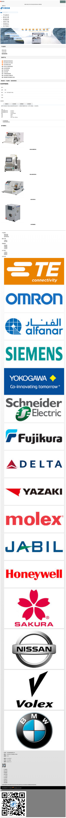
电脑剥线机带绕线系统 (8, 61)
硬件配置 (29, 103)
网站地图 (5, 782)
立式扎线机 (6, 71)
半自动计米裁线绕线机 (8, 66)
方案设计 (5, 240)
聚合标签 (5, 780)
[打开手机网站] (4, 767)
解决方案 (6, 17)
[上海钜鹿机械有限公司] (5, 8)
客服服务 (6, 19)
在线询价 (2, 100)
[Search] (1, 12)
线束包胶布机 (4, 53)
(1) (4, 109)
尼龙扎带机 (4, 51)
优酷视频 (2, 1)
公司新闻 (5, 247)
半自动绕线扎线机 (7, 64)
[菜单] (63, 1)
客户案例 (5, 241)
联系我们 (5, 254)
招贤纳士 (6, 24)
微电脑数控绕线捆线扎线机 (9, 77)
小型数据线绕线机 (7, 73)
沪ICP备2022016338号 (17, 787)
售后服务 (5, 245)
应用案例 (21, 103)
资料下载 (6, 21)
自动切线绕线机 (7, 68)
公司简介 (5, 252)
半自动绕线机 (6, 70)
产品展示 (6, 15)
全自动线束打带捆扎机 (8, 75)
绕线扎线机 (4, 50)
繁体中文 (3, 5)
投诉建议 (5, 246)
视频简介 (7, 103)
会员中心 (5, 779)
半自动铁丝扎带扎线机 (8, 62)
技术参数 (14, 103)
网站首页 (3, 80)
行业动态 (5, 248)
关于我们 (6, 26)
